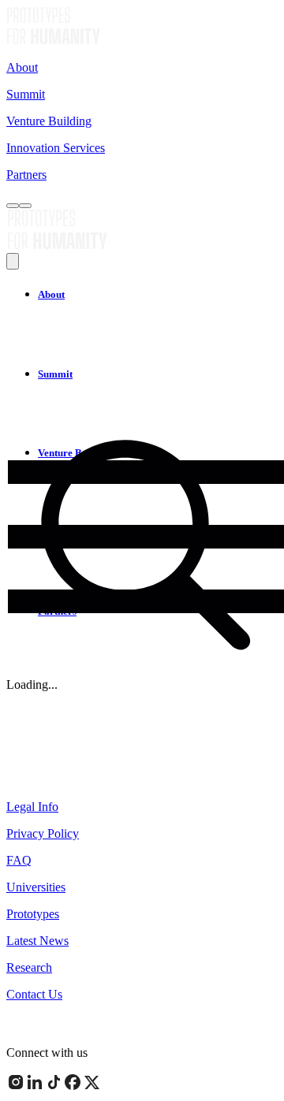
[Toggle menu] (25, 205)
